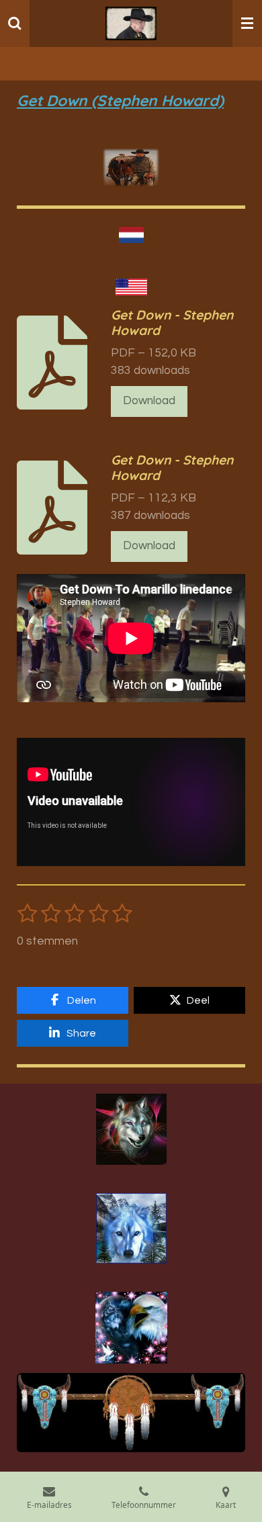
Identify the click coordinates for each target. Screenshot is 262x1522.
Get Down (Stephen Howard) (120, 100)
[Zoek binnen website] (15, 23)
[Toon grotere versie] (131, 1129)
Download (149, 401)
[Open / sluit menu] (247, 23)
